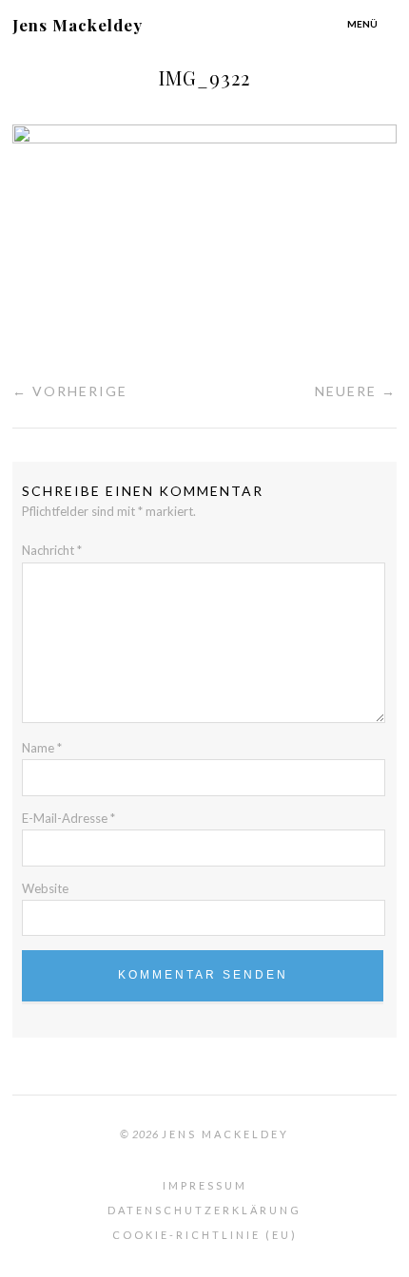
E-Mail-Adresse (68, 818)
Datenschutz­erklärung (204, 1210)
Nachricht (52, 550)
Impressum (205, 1185)
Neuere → (356, 391)
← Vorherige (69, 391)
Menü (362, 23)
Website (45, 888)
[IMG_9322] (204, 137)
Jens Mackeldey (77, 24)
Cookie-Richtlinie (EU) (205, 1235)
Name (42, 747)
